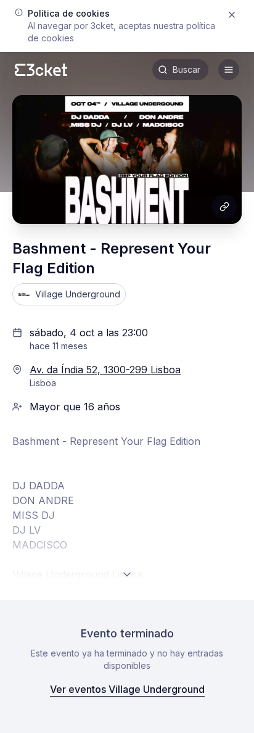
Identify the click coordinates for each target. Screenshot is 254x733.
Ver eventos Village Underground (127, 689)
